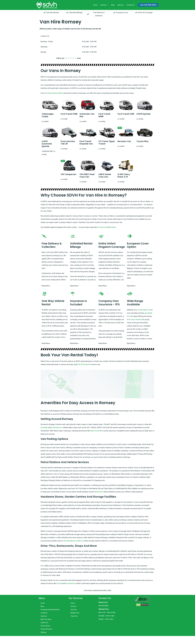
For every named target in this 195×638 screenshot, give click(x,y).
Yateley (113, 227)
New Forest (94, 431)
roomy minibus (136, 319)
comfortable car (144, 310)
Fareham (48, 93)
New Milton (58, 93)
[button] (148, 5)
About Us (120, 5)
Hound (59, 583)
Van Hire (73, 609)
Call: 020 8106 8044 (53, 389)
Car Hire (73, 606)
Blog (112, 5)
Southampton (56, 427)
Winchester (98, 492)
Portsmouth (102, 227)
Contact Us (130, 5)
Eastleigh (44, 427)
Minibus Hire (75, 613)
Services (103, 5)
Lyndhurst (79, 541)
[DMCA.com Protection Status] (142, 605)
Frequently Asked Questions (50, 609)
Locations (44, 613)
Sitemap (43, 632)
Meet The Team (46, 619)
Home (95, 5)
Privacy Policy (45, 626)
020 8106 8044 (71, 58)
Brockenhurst (71, 583)
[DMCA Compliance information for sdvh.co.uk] (142, 599)
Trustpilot (132, 612)
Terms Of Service (46, 629)
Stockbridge (68, 541)
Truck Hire (74, 616)
